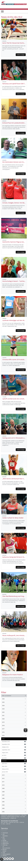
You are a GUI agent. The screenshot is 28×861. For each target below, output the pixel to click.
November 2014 (13, 744)
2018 (3, 725)
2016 (3, 732)
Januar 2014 (13, 771)
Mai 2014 (13, 760)
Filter (3, 692)
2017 (3, 728)
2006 (3, 798)
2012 (3, 778)
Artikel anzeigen (21, 54)
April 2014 (13, 763)
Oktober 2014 (13, 747)
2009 (3, 788)
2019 (3, 722)
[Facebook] (7, 859)
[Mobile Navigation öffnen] (2, 11)
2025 (3, 702)
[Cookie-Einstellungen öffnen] (1, 859)
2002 (3, 811)
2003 (3, 808)
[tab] (14, 698)
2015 (3, 735)
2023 (3, 709)
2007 (3, 795)
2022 (3, 712)
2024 (3, 705)
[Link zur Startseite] (14, 3)
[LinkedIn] (5, 859)
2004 (3, 805)
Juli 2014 (13, 755)
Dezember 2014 (13, 741)
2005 (3, 801)
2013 (3, 775)
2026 (3, 699)
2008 (3, 791)
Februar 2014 (13, 769)
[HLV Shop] (12, 859)
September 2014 (13, 749)
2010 (3, 785)
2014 (3, 738)
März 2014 (13, 766)
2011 (3, 781)
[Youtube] (10, 859)
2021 (3, 715)
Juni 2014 (13, 758)
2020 (3, 719)
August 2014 (13, 752)
